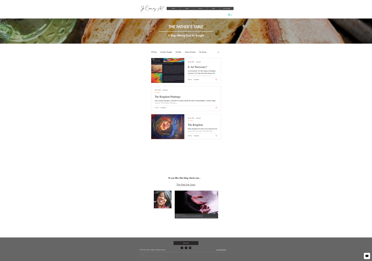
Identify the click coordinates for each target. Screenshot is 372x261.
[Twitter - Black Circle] (186, 248)
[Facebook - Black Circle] (182, 248)
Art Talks (178, 52)
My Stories (202, 52)
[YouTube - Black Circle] (190, 248)
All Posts (154, 52)
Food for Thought (166, 52)
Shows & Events (190, 52)
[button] (200, 8)
